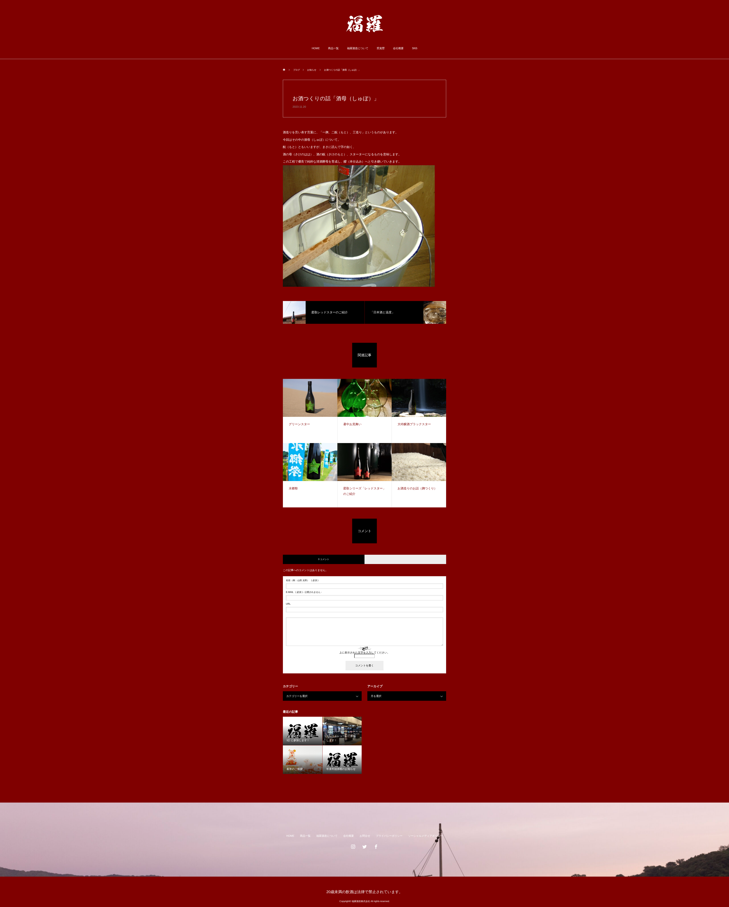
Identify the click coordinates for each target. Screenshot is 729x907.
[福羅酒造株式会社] (364, 23)
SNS (414, 48)
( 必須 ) (302, 580)
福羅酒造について (357, 48)
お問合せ (365, 835)
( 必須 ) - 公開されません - (304, 592)
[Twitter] (364, 848)
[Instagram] (353, 848)
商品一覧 (333, 48)
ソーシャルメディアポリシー (425, 835)
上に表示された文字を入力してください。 (364, 652)
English (703, 14)
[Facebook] (376, 848)
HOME (316, 48)
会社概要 (398, 48)
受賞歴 (381, 48)
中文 (712, 14)
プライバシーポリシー (389, 835)
